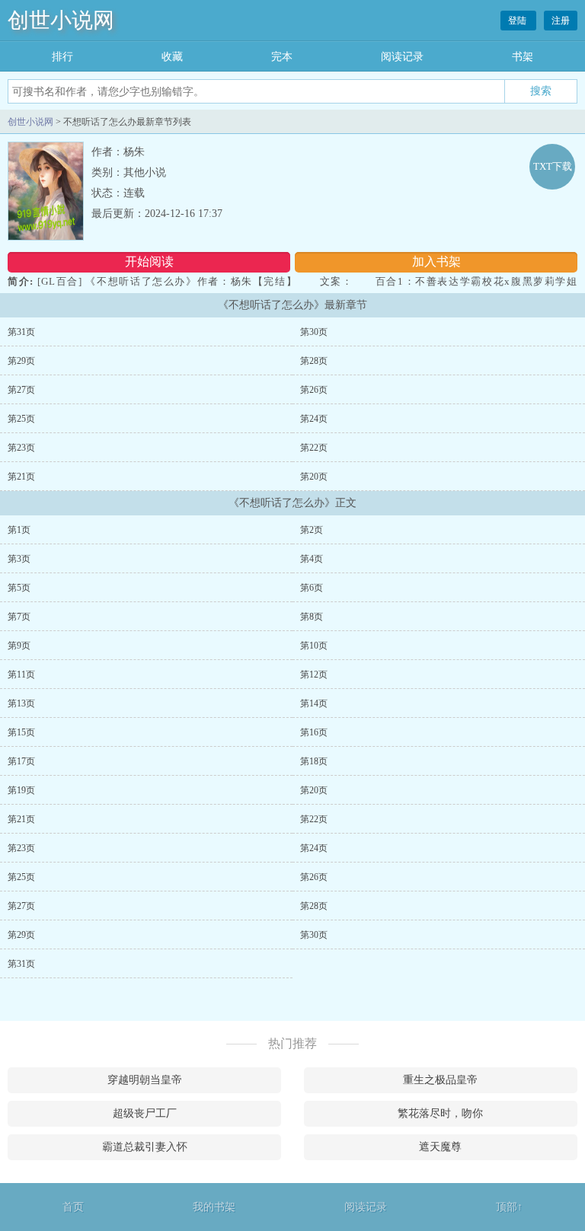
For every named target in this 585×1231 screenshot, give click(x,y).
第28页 (314, 361)
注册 (560, 20)
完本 (281, 56)
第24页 (314, 418)
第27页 (21, 389)
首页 (73, 1207)
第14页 (314, 703)
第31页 (21, 332)
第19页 (21, 790)
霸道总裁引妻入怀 (144, 1147)
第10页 (314, 645)
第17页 (21, 761)
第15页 (21, 732)
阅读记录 (402, 56)
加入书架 (436, 261)
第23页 (21, 447)
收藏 (172, 56)
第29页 (21, 361)
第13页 (21, 703)
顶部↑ (509, 1207)
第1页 (19, 530)
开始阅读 (149, 261)
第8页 (311, 616)
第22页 (314, 447)
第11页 (21, 674)
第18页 (314, 761)
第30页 (314, 332)
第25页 (21, 418)
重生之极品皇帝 (440, 1080)
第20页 (314, 476)
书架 (522, 56)
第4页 (311, 558)
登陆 (518, 20)
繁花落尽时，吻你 (440, 1113)
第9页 (19, 645)
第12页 (314, 674)
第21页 (21, 476)
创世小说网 (61, 20)
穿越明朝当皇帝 (144, 1080)
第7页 (19, 616)
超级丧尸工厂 (145, 1113)
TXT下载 (552, 166)
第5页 (19, 587)
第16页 (314, 732)
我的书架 (214, 1207)
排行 (62, 56)
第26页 (314, 389)
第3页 (19, 558)
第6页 (311, 587)
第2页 (311, 530)
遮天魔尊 (440, 1147)
